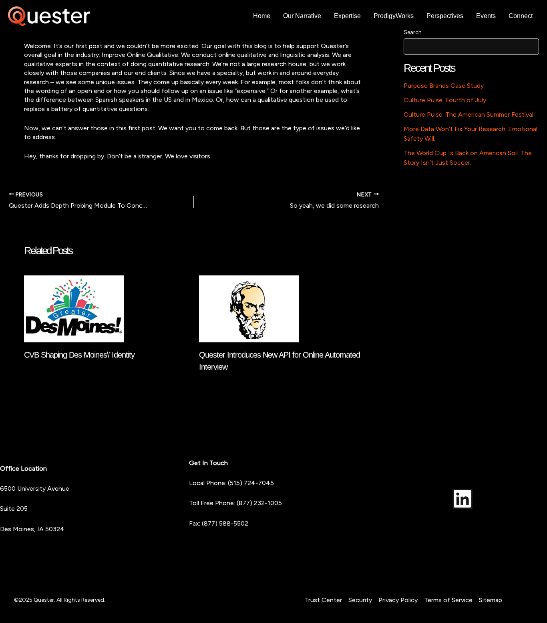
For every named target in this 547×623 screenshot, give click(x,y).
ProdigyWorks (394, 15)
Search (413, 32)
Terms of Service (448, 600)
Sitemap (490, 600)
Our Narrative (302, 15)
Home (261, 15)
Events (486, 15)
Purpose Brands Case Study (444, 85)
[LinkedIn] (462, 499)
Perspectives (444, 15)
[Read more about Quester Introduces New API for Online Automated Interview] (249, 308)
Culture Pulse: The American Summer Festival (468, 114)
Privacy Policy (398, 600)
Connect (521, 15)
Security (360, 600)
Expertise (347, 15)
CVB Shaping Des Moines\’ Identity (79, 354)
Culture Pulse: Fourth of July (445, 100)
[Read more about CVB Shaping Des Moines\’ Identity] (74, 308)
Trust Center (323, 600)
